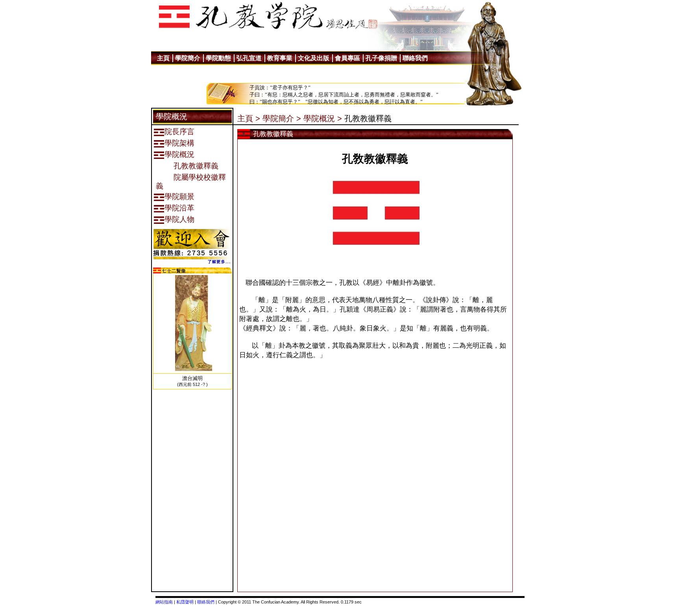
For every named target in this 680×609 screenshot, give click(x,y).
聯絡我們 (205, 602)
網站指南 (164, 602)
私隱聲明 (185, 602)
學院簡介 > (281, 118)
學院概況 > (322, 118)
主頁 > (248, 118)
